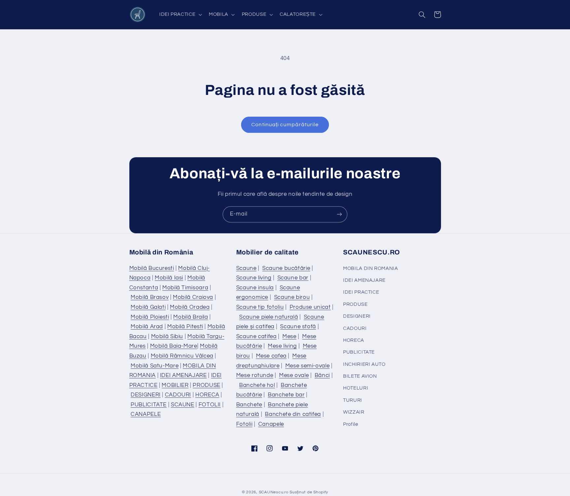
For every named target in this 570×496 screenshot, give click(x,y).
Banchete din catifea (293, 414)
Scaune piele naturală (268, 317)
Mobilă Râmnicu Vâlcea (182, 356)
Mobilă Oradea (189, 307)
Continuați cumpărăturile (284, 124)
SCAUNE (182, 405)
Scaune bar (292, 278)
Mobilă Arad (147, 327)
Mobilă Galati (148, 307)
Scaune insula (255, 288)
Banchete (249, 405)
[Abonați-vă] (339, 214)
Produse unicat (310, 307)
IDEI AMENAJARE (183, 375)
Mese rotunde (254, 375)
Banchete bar (286, 395)
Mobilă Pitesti (185, 327)
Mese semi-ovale (307, 366)
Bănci (322, 375)
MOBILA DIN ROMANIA (370, 268)
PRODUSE (206, 385)
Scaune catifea (256, 336)
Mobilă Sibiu (167, 336)
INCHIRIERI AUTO (364, 364)
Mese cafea (271, 356)
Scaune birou (292, 297)
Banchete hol (257, 385)
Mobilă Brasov (150, 297)
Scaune (246, 268)
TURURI (352, 400)
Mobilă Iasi (169, 278)
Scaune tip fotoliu (260, 307)
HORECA (207, 395)
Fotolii (244, 424)
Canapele (271, 424)
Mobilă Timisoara (185, 288)
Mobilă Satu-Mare (154, 366)
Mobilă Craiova (193, 297)
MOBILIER (175, 385)
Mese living (282, 346)
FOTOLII (210, 405)
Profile (350, 424)
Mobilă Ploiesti (150, 317)
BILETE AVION (360, 376)
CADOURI (178, 395)
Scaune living (253, 278)
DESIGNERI (146, 395)
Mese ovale (294, 375)
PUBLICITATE (149, 405)
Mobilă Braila (190, 317)
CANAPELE (146, 414)
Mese (289, 336)
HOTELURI (355, 388)
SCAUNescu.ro (274, 492)
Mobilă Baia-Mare (173, 346)
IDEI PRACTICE (361, 292)
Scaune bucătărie (286, 268)
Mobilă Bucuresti (151, 268)
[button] (180, 14)
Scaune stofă (298, 327)
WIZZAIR (353, 412)
